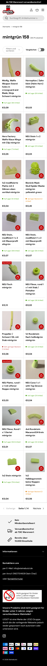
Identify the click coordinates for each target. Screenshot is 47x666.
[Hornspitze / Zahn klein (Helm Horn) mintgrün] (35, 67)
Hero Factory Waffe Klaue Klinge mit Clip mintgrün (11, 139)
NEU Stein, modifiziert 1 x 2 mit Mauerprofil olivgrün (10, 239)
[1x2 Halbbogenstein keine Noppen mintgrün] (35, 462)
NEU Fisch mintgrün (7, 286)
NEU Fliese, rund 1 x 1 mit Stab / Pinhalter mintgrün (34, 289)
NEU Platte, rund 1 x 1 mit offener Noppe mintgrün (11, 385)
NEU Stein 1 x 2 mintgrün (33, 138)
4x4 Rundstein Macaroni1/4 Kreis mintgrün (35, 432)
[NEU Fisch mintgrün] (11, 271)
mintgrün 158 (17, 26)
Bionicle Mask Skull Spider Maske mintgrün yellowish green (35, 187)
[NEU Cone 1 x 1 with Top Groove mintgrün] (35, 369)
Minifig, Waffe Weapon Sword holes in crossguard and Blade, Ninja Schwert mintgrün (11, 88)
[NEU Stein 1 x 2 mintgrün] (35, 123)
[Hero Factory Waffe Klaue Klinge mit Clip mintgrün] (11, 123)
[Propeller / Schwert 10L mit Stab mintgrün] (11, 320)
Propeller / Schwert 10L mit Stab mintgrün (10, 337)
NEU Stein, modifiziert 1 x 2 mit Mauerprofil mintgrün (33, 239)
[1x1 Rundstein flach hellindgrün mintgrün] (35, 320)
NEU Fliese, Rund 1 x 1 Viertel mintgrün (11, 432)
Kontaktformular (15, 578)
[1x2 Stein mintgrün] (11, 462)
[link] (10, 508)
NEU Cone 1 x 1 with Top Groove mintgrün (34, 385)
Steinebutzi (13, 660)
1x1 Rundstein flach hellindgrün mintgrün (34, 337)
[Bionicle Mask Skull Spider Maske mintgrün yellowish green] (35, 169)
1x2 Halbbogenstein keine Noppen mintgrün (34, 480)
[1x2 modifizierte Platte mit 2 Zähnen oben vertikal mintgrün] (11, 169)
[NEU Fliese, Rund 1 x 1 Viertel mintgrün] (11, 416)
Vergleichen (31, 50)
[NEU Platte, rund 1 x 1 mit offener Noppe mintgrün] (11, 369)
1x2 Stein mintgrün (11, 475)
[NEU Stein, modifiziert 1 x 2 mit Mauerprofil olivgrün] (11, 221)
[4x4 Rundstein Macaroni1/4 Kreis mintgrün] (35, 416)
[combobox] (23, 18)
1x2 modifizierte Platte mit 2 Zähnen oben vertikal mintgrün (11, 187)
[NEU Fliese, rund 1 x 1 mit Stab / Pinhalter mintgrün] (35, 271)
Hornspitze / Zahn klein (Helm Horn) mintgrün (35, 83)
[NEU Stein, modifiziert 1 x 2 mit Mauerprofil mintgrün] (35, 221)
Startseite (6, 26)
